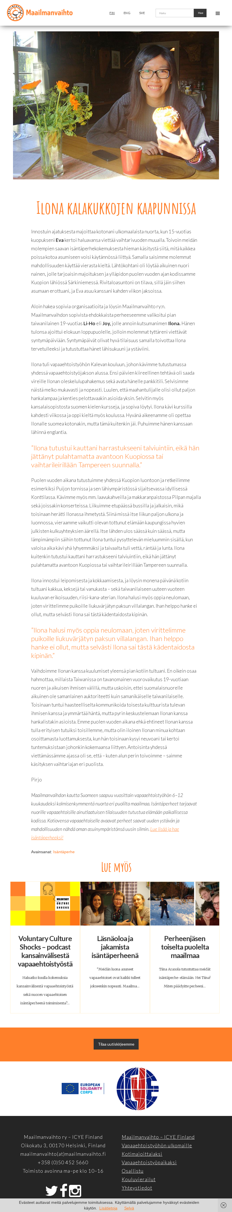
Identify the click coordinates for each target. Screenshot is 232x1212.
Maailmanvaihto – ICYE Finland (158, 1137)
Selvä (129, 1208)
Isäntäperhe (64, 852)
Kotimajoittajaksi (142, 1154)
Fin (112, 13)
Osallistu (132, 1171)
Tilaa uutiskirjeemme (116, 1044)
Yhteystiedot (137, 1188)
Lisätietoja (108, 1208)
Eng (127, 13)
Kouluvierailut (139, 1179)
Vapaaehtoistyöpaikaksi (149, 1162)
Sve (142, 13)
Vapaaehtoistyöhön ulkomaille (157, 1145)
